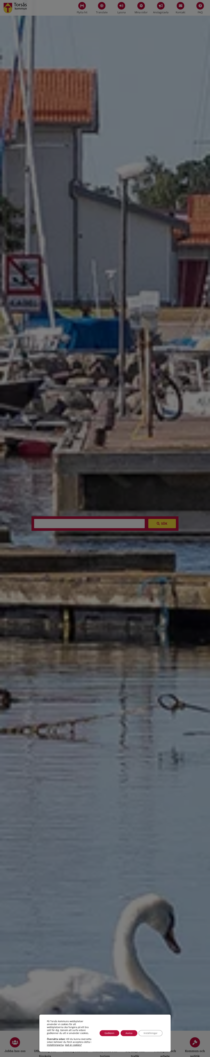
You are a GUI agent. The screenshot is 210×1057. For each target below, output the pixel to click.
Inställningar (151, 1033)
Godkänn (109, 1033)
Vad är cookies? (73, 1045)
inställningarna (55, 1045)
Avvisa (129, 1033)
